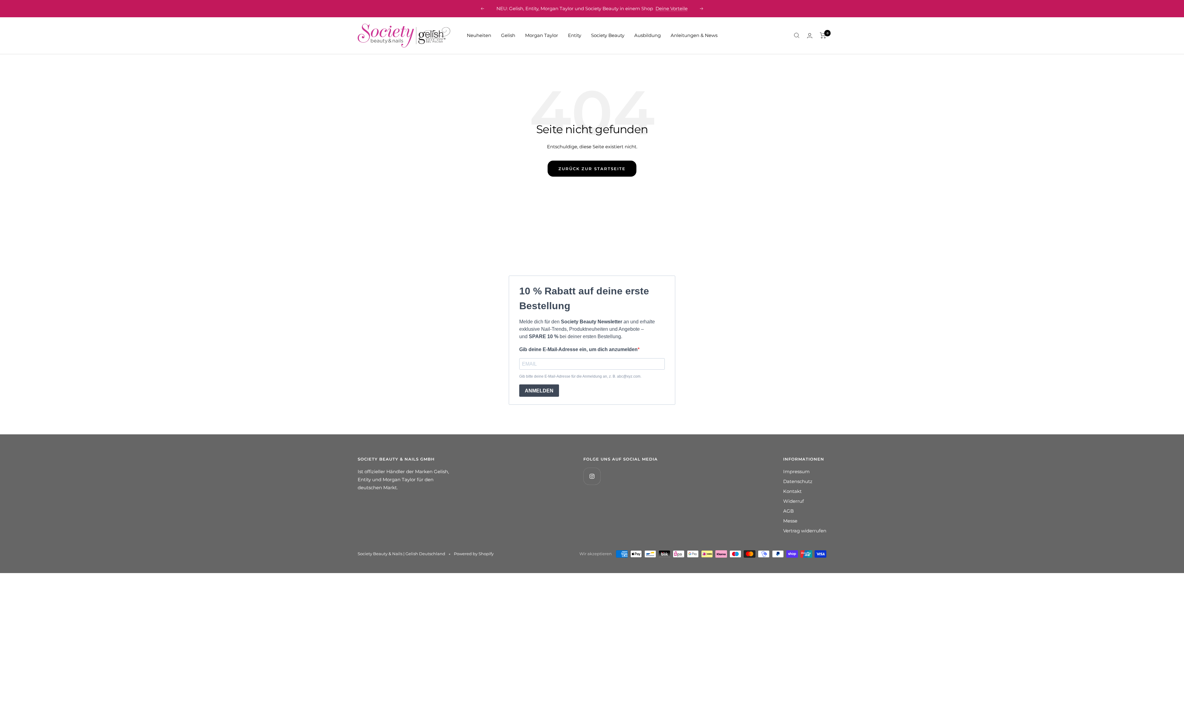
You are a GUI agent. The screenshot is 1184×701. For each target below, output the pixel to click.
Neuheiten (479, 35)
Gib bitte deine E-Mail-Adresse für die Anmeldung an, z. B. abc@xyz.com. (580, 376)
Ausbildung (647, 35)
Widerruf (793, 501)
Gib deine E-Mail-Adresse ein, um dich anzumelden (578, 349)
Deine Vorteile (672, 8)
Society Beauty (607, 35)
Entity (574, 35)
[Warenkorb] (823, 35)
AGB (788, 511)
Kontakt (792, 491)
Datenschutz (797, 481)
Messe (790, 521)
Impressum (796, 471)
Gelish (508, 35)
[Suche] (797, 35)
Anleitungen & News (694, 35)
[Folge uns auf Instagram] (591, 476)
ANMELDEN (539, 390)
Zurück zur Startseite (592, 168)
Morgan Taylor (541, 35)
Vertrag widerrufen (804, 531)
